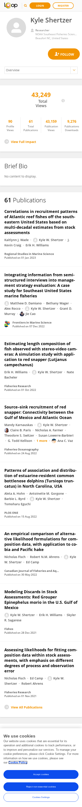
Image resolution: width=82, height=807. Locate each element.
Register (63, 5)
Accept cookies (41, 774)
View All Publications (26, 707)
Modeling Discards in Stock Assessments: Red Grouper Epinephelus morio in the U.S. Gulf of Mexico (40, 599)
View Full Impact (23, 142)
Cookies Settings (41, 797)
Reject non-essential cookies (41, 786)
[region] (41, 767)
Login (40, 5)
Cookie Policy (18, 762)
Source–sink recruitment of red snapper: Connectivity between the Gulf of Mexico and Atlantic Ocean (39, 412)
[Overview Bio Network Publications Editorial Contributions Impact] (41, 70)
